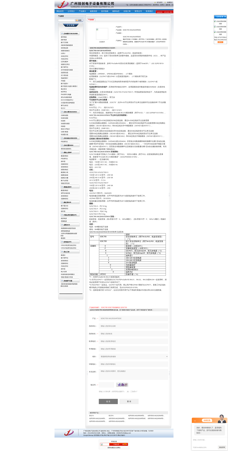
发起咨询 (222, 447)
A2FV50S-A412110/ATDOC (98, 418)
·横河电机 (64, 37)
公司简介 (71, 11)
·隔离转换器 (64, 175)
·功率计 (63, 53)
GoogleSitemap (88, 435)
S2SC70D (104, 307)
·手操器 (63, 81)
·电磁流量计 (64, 78)
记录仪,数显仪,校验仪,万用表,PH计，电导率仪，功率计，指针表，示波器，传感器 (157, 5)
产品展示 (82, 11)
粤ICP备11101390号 (110, 435)
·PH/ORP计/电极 (66, 94)
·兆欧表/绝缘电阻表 (67, 45)
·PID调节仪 (64, 141)
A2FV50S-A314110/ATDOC (117, 421)
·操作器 (63, 161)
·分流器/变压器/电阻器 (68, 103)
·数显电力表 (64, 172)
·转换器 (63, 126)
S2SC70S (124, 307)
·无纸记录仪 (64, 59)
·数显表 (63, 238)
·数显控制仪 (64, 156)
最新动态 (115, 11)
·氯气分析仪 (64, 105)
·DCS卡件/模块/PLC (67, 100)
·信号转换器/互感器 (67, 70)
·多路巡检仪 (64, 167)
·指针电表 (64, 40)
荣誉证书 (138, 11)
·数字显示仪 (64, 206)
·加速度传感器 (65, 123)
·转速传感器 (64, 118)
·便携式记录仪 (65, 64)
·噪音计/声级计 (65, 129)
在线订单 (127, 11)
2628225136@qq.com (123, 433)
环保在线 (114, 441)
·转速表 (63, 121)
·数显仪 (63, 255)
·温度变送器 (64, 72)
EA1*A (91, 415)
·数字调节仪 (64, 67)
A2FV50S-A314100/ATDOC (98, 421)
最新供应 (93, 11)
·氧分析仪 (64, 89)
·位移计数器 (64, 132)
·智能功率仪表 (65, 183)
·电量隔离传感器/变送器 (68, 228)
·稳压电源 (64, 218)
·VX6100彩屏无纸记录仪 (68, 245)
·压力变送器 (64, 75)
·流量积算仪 (64, 164)
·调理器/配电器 (65, 231)
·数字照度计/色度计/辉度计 (69, 86)
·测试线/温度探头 (66, 149)
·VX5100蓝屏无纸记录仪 (68, 248)
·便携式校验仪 (65, 51)
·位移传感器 (64, 115)
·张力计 (63, 108)
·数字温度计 (64, 83)
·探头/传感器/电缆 (66, 97)
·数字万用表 (64, 42)
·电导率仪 (64, 92)
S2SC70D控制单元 (114, 307)
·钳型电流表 (64, 48)
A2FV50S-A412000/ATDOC (118, 418)
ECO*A (111, 415)
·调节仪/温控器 (65, 193)
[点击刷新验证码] (122, 385)
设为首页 (159, 2)
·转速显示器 (64, 134)
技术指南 (104, 11)
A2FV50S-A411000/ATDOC (156, 418)
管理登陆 (97, 435)
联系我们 (149, 11)
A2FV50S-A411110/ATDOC (137, 418)
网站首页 (60, 11)
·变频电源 (64, 221)
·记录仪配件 (64, 61)
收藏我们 (170, 2)
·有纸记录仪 (64, 56)
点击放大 (102, 42)
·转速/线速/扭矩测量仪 (68, 274)
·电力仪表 (64, 271)
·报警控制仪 (64, 169)
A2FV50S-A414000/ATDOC (137, 415)
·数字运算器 (64, 180)
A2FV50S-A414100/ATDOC (157, 415)
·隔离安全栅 (64, 178)
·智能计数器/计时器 (67, 277)
